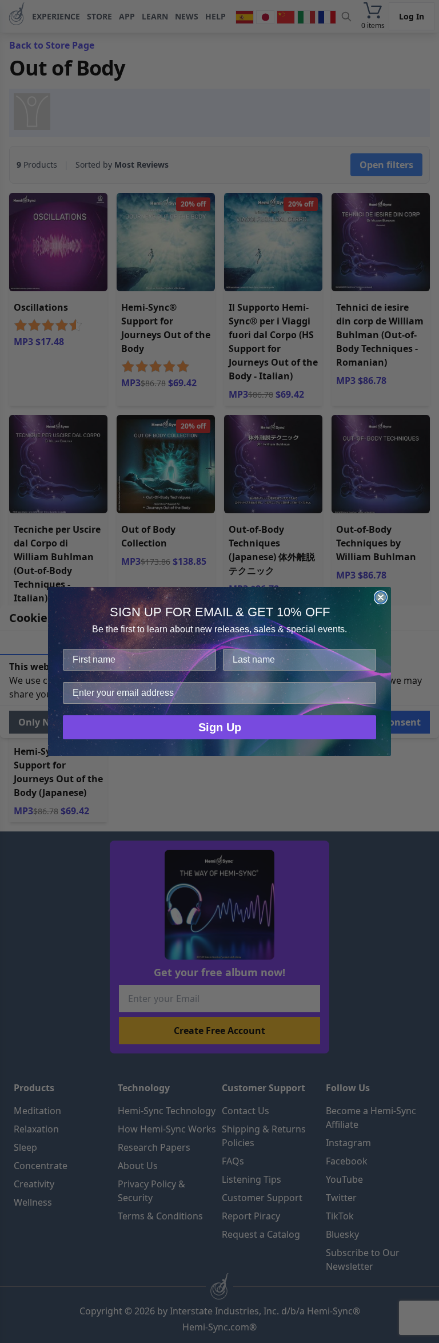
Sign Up (219, 727)
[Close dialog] (380, 597)
